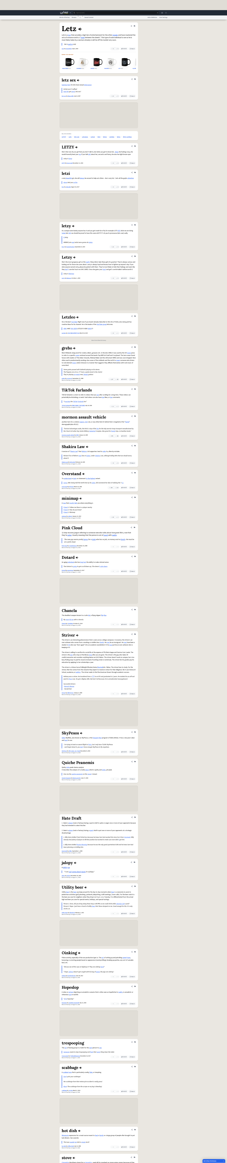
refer (104, 451)
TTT (93, 676)
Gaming (64, 85)
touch (106, 535)
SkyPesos (64, 751)
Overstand (64, 487)
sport (91, 830)
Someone (66, 1052)
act (103, 958)
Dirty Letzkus (127, 137)
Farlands (80, 401)
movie (89, 774)
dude (94, 539)
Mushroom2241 (77, 778)
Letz (63, 49)
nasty (98, 1052)
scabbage (64, 1090)
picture (71, 992)
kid (89, 615)
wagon (82, 422)
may (108, 642)
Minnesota (65, 1135)
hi (64, 237)
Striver (63, 693)
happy (85, 539)
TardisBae (70, 623)
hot (76, 1142)
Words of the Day (64, 17)
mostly (71, 503)
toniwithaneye (73, 546)
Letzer (93, 137)
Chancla (64, 623)
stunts (83, 872)
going (75, 566)
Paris (90, 744)
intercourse (88, 85)
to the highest (90, 478)
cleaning (119, 904)
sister (93, 483)
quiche (74, 774)
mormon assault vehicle (68, 435)
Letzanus (85, 137)
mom (67, 620)
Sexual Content (88, 17)
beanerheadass (70, 247)
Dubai (88, 456)
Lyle (123, 904)
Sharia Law (74, 451)
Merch (133, 49)
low (103, 397)
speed (125, 958)
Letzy (63, 278)
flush (91, 1052)
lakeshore (72, 913)
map (64, 503)
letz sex (64, 96)
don (66, 269)
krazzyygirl (70, 163)
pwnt (73, 92)
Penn (70, 679)
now (80, 456)
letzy (63, 247)
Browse (74, 17)
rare (70, 995)
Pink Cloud (64, 546)
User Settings (163, 17)
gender (115, 35)
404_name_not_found (74, 751)
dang (116, 152)
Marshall (100, 667)
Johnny (70, 972)
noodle (72, 1142)
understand (67, 478)
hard (66, 740)
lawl (64, 92)
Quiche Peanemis (66, 778)
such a (70, 44)
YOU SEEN (74, 329)
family (127, 422)
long (81, 562)
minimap (64, 516)
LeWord (70, 516)
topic (74, 478)
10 (66, 999)
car (69, 867)
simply (83, 1142)
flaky (90, 1072)
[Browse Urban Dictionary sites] (65, 13)
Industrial (92, 431)
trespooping (65, 1056)
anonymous (70, 570)
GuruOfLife (69, 49)
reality (114, 535)
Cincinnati (127, 837)
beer (67, 892)
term (68, 85)
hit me (71, 620)
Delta (63, 738)
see (73, 242)
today (64, 233)
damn (65, 182)
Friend (65, 507)
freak (83, 37)
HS (69, 645)
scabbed (65, 1072)
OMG (65, 329)
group (105, 324)
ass (80, 154)
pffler (70, 851)
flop (105, 615)
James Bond (76, 872)
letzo (118, 137)
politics (78, 672)
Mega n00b (71, 96)
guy (69, 35)
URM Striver (70, 693)
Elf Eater (71, 487)
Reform (84, 451)
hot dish (64, 1146)
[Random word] (158, 13)
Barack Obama (69, 686)
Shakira (97, 456)
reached (67, 401)
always (82, 178)
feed (96, 1135)
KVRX (77, 435)
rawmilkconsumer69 (74, 1003)
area (70, 1072)
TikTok (75, 401)
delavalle (68, 187)
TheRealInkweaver (75, 1056)
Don (64, 1077)
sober (69, 535)
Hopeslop (64, 1003)
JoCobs (71, 1090)
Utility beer (65, 913)
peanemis (79, 774)
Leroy (65, 483)
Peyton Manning (82, 845)
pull (70, 872)
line (97, 429)
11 (122, 483)
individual (71, 562)
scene (77, 355)
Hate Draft (64, 851)
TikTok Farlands (66, 405)
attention (131, 178)
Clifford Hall (71, 1146)
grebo (63, 378)
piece (87, 770)
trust (104, 269)
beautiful (69, 178)
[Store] (162, 12)
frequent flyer (97, 738)
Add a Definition (152, 17)
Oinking (64, 976)
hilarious (71, 274)
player (71, 823)
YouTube (99, 324)
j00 (68, 92)
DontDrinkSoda (72, 976)
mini (86, 422)
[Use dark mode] (166, 12)
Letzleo (111, 137)
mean (118, 360)
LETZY (64, 137)
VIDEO (90, 329)
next (90, 1048)
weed (98, 972)
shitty (65, 867)
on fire (75, 182)
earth (88, 262)
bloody (86, 374)
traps (128, 958)
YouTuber (74, 322)
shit (89, 154)
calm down (103, 566)
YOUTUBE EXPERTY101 (74, 333)
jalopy (63, 876)
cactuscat (69, 378)
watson (69, 876)
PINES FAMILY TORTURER (78, 405)
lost (85, 562)
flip (102, 615)
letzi (99, 137)
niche (68, 767)
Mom (65, 1086)
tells (75, 503)
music (129, 353)
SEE (119, 231)
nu (74, 374)
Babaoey (69, 278)
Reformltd (72, 462)
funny (70, 159)
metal (78, 374)
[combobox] (115, 13)
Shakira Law (65, 462)
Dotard (63, 570)
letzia (105, 137)
